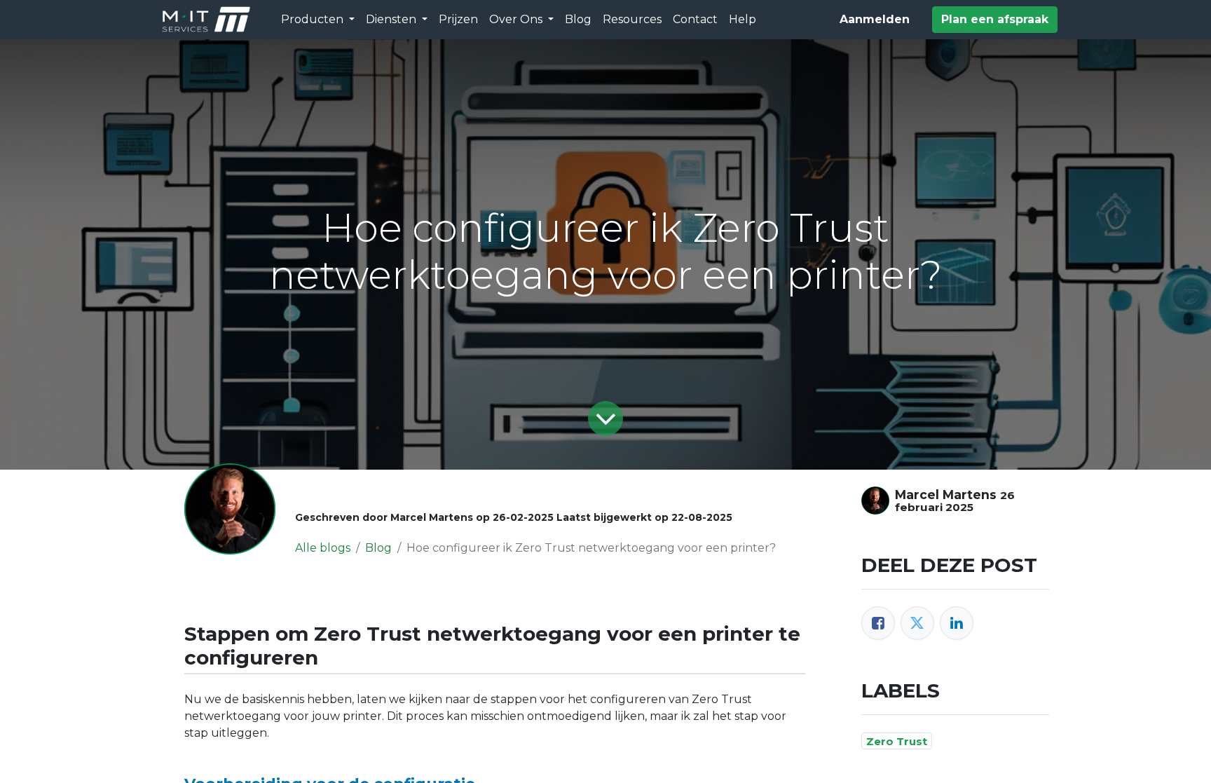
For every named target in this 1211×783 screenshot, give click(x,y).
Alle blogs (322, 547)
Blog (378, 547)
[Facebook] (878, 623)
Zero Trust (896, 741)
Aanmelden (875, 19)
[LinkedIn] (956, 623)
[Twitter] (917, 623)
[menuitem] (458, 20)
